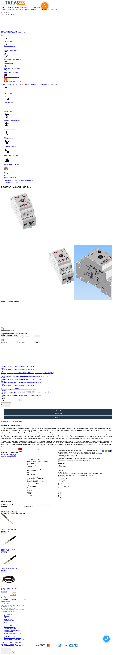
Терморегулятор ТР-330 (11, 182)
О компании (8, 614)
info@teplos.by (45, 84)
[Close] (2, 340)
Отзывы (19, 421)
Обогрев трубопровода (11, 628)
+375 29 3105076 (6, 9)
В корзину (4, 533)
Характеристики (12, 421)
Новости (6, 616)
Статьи (6, 617)
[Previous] (3, 651)
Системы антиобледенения (12, 179)
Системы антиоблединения (12, 638)
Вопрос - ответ (8, 619)
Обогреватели (8, 631)
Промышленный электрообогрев (14, 639)
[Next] (8, 651)
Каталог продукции (10, 177)
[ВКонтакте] (103, 451)
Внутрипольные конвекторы (13, 633)
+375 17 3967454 (16, 9)
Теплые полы (8, 625)
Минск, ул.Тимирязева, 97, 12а (24, 7)
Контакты (7, 622)
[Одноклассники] (106, 451)
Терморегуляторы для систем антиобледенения (18, 180)
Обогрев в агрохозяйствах (12, 630)
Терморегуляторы (9, 627)
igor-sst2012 (53, 84)
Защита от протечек (10, 636)
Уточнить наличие (6, 405)
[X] (111, 451)
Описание (4, 421)
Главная (6, 176)
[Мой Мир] (109, 451)
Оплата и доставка (9, 620)
